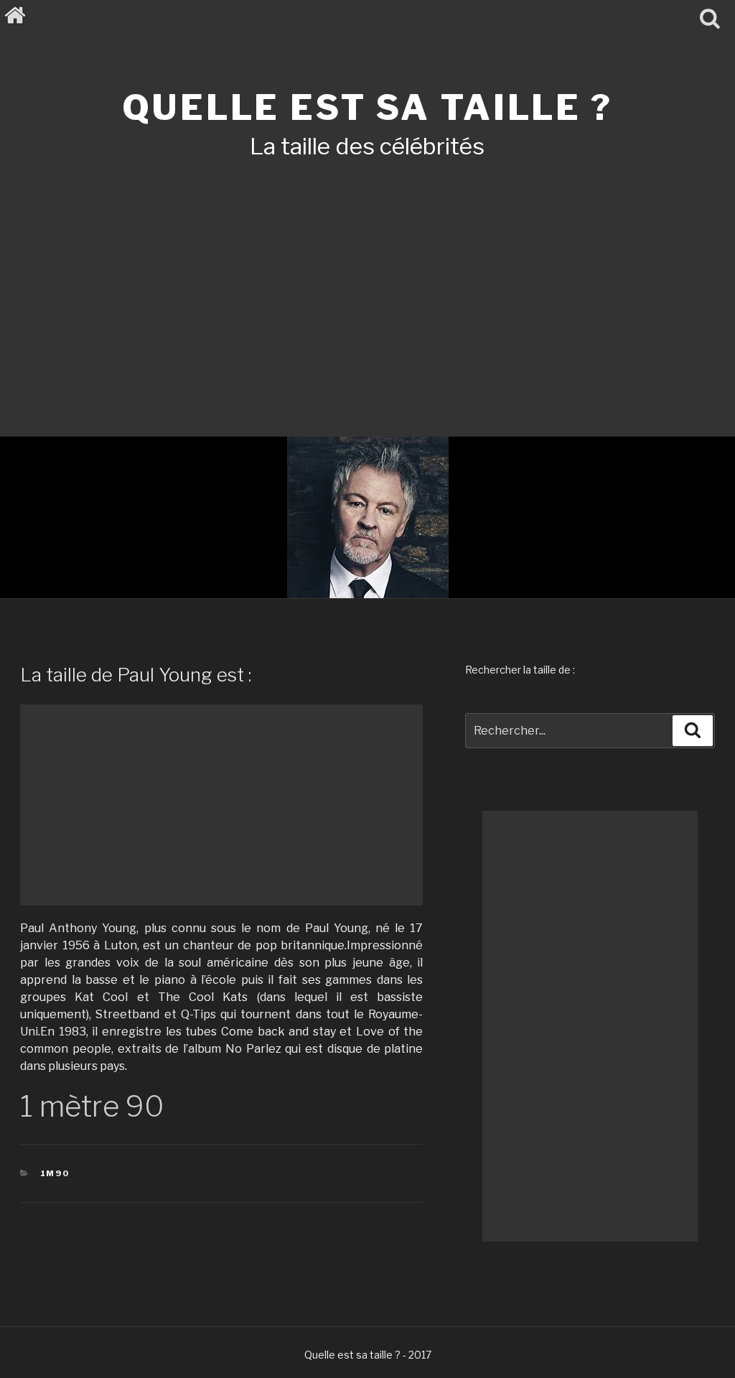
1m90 (55, 1173)
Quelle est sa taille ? (367, 108)
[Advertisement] (367, 278)
